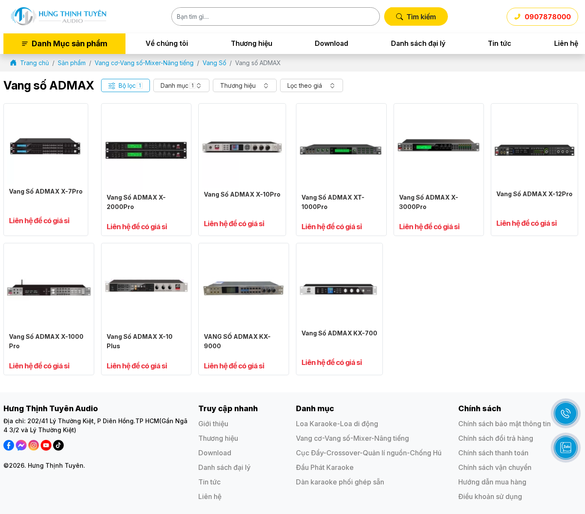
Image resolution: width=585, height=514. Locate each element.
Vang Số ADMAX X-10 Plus (140, 341)
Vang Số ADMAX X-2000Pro (136, 202)
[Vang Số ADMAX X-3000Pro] (439, 111)
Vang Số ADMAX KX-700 (339, 333)
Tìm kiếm (421, 16)
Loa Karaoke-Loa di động (337, 423)
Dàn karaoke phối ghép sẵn (340, 482)
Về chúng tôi (167, 43)
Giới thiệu (213, 423)
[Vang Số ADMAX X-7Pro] (46, 111)
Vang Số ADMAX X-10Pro (242, 194)
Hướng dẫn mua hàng (492, 482)
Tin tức (499, 43)
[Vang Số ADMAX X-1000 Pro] (49, 250)
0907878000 (548, 16)
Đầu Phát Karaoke (325, 467)
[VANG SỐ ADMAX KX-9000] (244, 250)
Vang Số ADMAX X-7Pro (46, 191)
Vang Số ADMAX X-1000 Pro (46, 341)
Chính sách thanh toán (493, 452)
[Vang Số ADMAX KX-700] (339, 250)
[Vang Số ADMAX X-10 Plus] (146, 250)
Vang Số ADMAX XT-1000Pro (332, 202)
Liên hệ (566, 43)
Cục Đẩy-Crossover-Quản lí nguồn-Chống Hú (369, 452)
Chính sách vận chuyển (494, 467)
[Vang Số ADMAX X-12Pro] (534, 111)
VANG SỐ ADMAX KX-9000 (237, 341)
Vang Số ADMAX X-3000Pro (428, 202)
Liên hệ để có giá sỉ (39, 220)
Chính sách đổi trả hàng (495, 438)
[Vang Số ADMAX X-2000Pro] (146, 111)
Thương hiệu (251, 43)
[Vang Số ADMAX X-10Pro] (242, 111)
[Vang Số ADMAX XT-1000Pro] (341, 111)
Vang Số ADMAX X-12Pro (534, 193)
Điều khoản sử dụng (490, 496)
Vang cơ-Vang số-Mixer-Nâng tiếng (352, 438)
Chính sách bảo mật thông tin (504, 423)
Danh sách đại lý (418, 43)
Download (331, 43)
